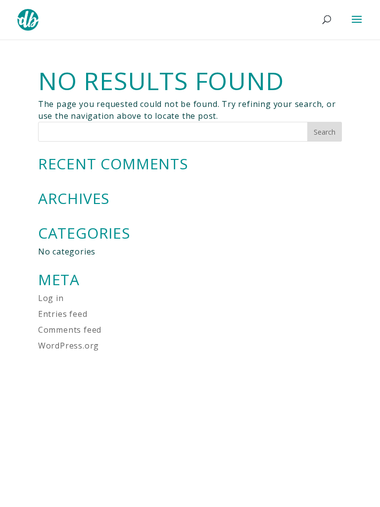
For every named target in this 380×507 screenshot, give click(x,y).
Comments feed (69, 329)
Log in (51, 298)
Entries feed (63, 313)
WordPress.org (68, 345)
